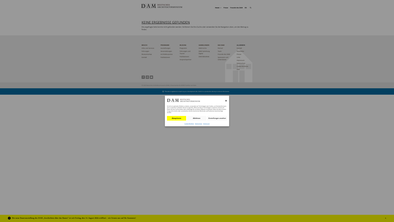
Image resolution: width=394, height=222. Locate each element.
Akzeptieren (176, 118)
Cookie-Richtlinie (189, 124)
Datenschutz (198, 124)
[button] (226, 101)
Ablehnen (196, 118)
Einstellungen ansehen (217, 118)
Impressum (206, 124)
